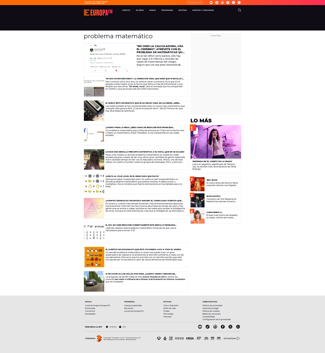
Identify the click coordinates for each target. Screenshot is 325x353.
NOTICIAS (182, 10)
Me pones (128, 308)
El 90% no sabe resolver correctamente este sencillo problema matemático (140, 226)
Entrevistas (90, 308)
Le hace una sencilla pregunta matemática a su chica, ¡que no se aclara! (144, 152)
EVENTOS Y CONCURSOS (203, 10)
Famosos (167, 317)
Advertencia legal (210, 308)
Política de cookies (211, 311)
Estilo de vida (169, 308)
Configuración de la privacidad (216, 319)
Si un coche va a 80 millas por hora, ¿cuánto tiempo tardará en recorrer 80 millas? (140, 275)
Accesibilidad (208, 317)
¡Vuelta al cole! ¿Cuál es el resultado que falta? (132, 176)
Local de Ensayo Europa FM (97, 305)
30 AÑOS (140, 10)
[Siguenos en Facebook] (227, 2)
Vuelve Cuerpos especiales (94, 3)
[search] (239, 10)
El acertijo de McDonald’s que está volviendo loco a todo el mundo (143, 249)
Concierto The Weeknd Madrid (96, 2)
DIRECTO (126, 10)
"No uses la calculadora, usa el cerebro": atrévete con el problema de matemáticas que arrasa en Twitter (160, 51)
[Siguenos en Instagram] (222, 2)
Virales (166, 311)
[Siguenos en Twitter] (233, 2)
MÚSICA (152, 10)
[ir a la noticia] (109, 57)
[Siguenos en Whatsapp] (239, 2)
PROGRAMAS (167, 10)
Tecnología (168, 314)
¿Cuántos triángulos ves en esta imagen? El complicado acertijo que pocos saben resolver (143, 201)
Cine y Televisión (171, 305)
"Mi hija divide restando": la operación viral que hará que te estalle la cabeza (144, 80)
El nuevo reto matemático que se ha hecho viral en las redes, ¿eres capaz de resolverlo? (142, 104)
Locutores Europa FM (133, 311)
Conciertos (90, 311)
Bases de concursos (211, 314)
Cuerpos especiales (133, 305)
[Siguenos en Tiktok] (216, 2)
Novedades (90, 314)
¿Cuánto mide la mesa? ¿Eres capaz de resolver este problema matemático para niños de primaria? (139, 128)
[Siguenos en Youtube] (211, 2)
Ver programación (195, 2)
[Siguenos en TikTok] (207, 328)
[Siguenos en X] (230, 328)
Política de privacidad (212, 305)
